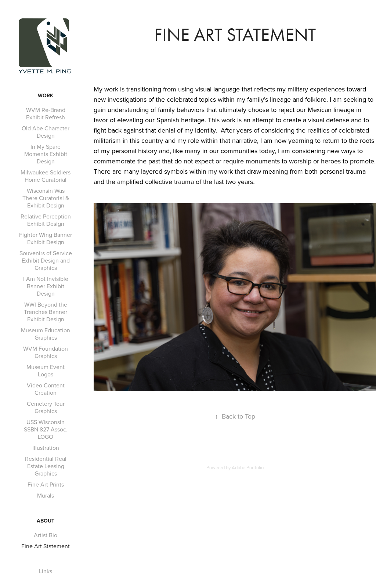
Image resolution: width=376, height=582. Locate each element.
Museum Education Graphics (45, 333)
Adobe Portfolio (248, 467)
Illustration (45, 448)
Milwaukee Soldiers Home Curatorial (45, 176)
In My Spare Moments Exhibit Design (45, 153)
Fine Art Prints (46, 484)
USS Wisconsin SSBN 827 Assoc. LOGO (46, 429)
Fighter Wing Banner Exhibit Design (45, 238)
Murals (45, 495)
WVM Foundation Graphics (45, 352)
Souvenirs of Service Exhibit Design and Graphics (45, 260)
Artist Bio (45, 535)
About (45, 520)
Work (45, 95)
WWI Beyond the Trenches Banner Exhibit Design (45, 311)
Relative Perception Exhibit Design (46, 220)
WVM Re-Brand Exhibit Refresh (45, 113)
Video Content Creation (46, 389)
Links (45, 571)
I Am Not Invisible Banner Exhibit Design (45, 286)
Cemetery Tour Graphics (46, 407)
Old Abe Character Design (45, 132)
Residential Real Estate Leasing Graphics (45, 466)
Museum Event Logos (45, 370)
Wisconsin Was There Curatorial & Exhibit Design (45, 198)
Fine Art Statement (45, 546)
